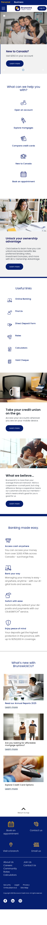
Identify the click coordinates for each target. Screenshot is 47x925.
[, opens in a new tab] (23, 102)
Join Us (27, 862)
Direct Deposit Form (25, 323)
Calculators (21, 348)
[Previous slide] (4, 69)
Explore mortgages (23, 128)
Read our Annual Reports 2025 (20, 703)
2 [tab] (21, 69)
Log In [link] (42, 8)
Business (18, 2)
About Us (8, 862)
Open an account (23, 110)
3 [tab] (23, 69)
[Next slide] (42, 69)
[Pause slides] (4, 16)
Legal (16, 884)
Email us (36, 851)
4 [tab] (25, 69)
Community (10, 868)
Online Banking (23, 299)
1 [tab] (19, 69)
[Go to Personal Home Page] (23, 8)
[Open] (3, 8)
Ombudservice (10, 887)
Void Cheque (22, 360)
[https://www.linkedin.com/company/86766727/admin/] (13, 900)
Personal (5, 2)
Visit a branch (11, 851)
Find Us (19, 311)
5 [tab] (27, 69)
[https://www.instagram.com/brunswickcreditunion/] (20, 900)
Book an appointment (23, 181)
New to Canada (24, 163)
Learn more (14, 63)
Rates (18, 335)
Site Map (24, 887)
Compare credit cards (23, 146)
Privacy (26, 884)
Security (7, 884)
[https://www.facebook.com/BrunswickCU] (5, 900)
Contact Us (30, 865)
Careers (7, 865)
